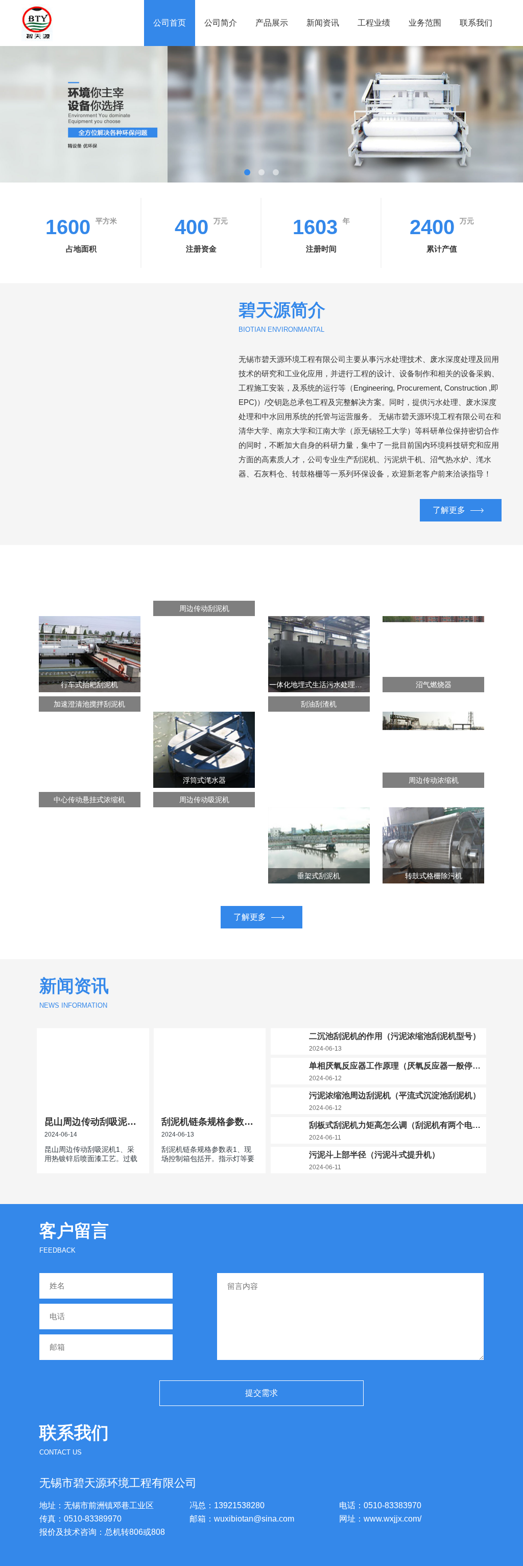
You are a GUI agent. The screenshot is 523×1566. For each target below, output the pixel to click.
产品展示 (271, 22)
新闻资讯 (322, 22)
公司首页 (169, 22)
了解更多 (449, 510)
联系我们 (476, 22)
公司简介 (220, 22)
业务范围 (425, 22)
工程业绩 (374, 22)
